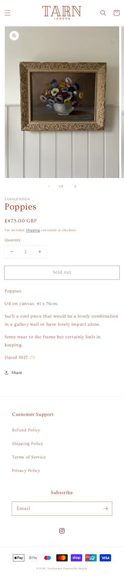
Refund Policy (26, 430)
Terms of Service (29, 457)
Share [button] (17, 372)
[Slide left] (48, 186)
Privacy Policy (26, 470)
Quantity (12, 240)
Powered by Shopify (75, 568)
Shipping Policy (27, 443)
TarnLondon (54, 568)
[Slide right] (75, 186)
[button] (7, 12)
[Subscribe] (105, 508)
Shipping (33, 230)
